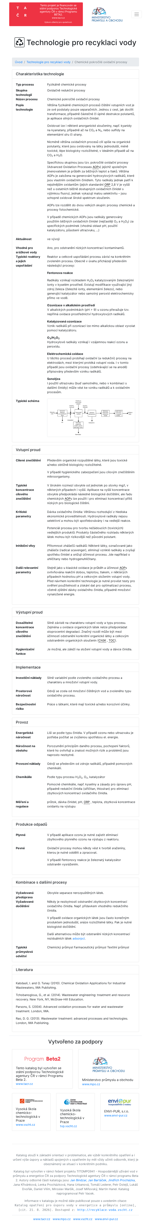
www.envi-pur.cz (115, 1115)
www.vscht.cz (25, 1124)
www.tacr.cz (24, 1084)
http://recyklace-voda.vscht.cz (105, 1210)
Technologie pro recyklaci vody (49, 62)
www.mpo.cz (91, 1084)
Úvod (18, 62)
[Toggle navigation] (136, 14)
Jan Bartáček (97, 1180)
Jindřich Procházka (121, 1180)
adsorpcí (79, 938)
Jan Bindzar (78, 1180)
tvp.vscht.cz (68, 1126)
